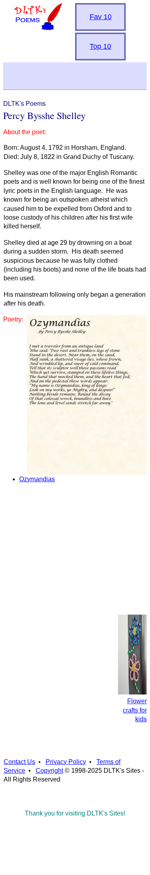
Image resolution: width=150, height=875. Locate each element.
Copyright (49, 770)
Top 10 (100, 46)
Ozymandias (37, 479)
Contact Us (19, 761)
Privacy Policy (66, 761)
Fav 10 (101, 17)
